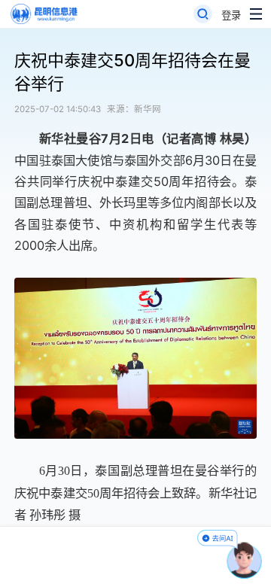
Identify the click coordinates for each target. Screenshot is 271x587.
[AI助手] (244, 560)
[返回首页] (43, 14)
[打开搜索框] (202, 14)
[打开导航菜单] (256, 14)
